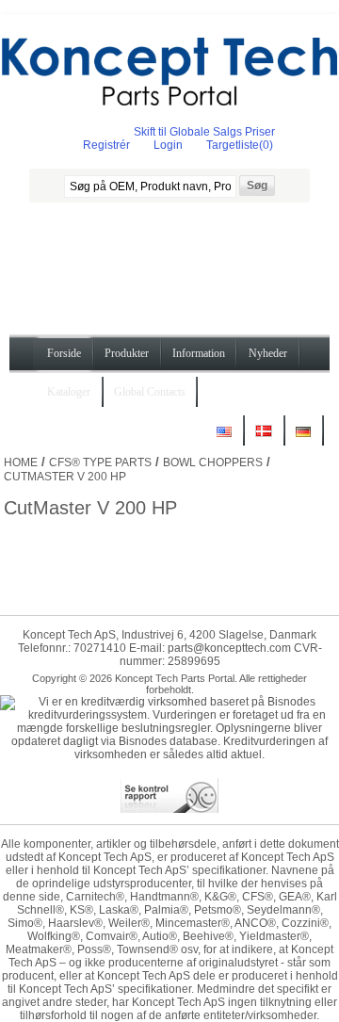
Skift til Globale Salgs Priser (204, 131)
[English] (224, 438)
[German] (303, 438)
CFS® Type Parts (100, 462)
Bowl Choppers (213, 462)
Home (21, 462)
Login (168, 145)
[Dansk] (264, 438)
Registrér (106, 145)
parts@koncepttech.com (229, 648)
